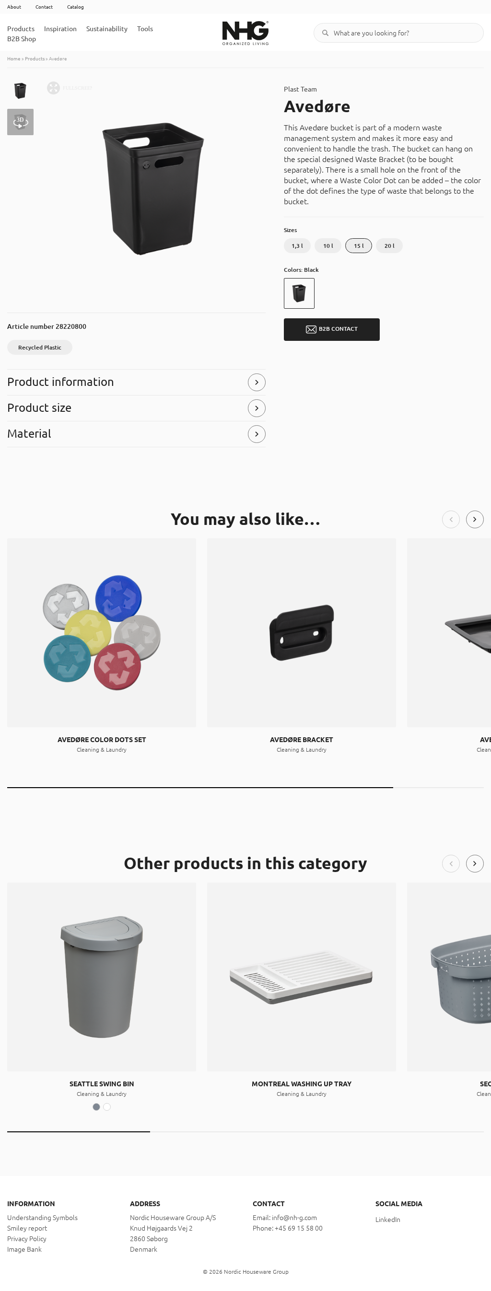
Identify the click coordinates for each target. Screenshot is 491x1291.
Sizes (290, 230)
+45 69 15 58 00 (299, 1228)
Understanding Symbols (42, 1217)
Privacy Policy (27, 1239)
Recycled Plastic (39, 347)
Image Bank (24, 1249)
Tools (145, 29)
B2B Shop (21, 39)
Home (14, 58)
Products (21, 29)
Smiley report (27, 1228)
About (14, 7)
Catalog (75, 7)
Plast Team (300, 89)
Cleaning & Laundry (102, 749)
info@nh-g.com (294, 1217)
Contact (44, 7)
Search (325, 33)
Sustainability (107, 29)
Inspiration (60, 29)
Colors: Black (301, 270)
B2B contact (338, 329)
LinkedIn (387, 1219)
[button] (451, 519)
